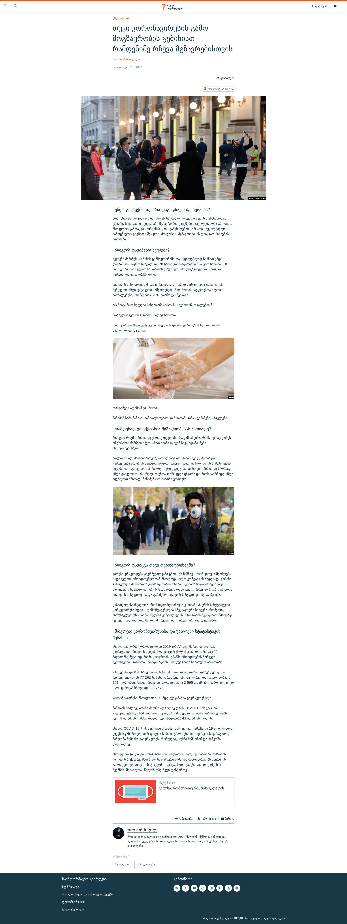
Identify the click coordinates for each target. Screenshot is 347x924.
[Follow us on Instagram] (211, 888)
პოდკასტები (319, 6)
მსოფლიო (121, 18)
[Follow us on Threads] (219, 888)
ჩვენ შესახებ (70, 887)
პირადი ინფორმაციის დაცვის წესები (87, 894)
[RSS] (228, 888)
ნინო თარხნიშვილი (126, 59)
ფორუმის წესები (73, 902)
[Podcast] (237, 888)
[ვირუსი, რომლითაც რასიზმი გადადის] (135, 791)
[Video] (335, 6)
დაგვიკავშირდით (74, 909)
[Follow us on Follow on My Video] (202, 888)
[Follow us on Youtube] (194, 888)
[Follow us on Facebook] (177, 888)
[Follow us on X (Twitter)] (185, 888)
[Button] (225, 78)
